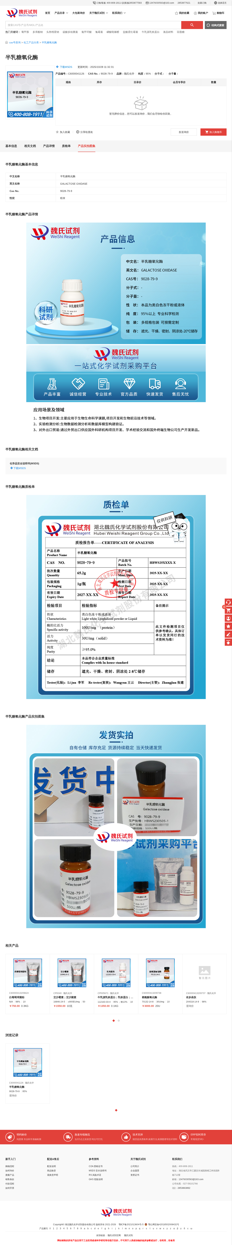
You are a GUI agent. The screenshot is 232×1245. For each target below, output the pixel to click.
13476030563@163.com (161, 3)
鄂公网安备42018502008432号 (163, 1224)
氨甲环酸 (87, 31)
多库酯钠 (38, 31)
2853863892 (184, 1188)
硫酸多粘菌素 (70, 31)
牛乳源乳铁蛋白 (151, 31)
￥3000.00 (148, 1005)
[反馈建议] (228, 634)
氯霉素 (99, 31)
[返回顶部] (228, 642)
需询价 (190, 1005)
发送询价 (184, 132)
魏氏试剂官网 (114, 1235)
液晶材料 (168, 31)
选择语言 (222, 3)
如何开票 (9, 1188)
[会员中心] (228, 618)
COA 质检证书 (96, 1166)
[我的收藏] (228, 626)
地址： (175, 1170)
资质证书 (134, 1175)
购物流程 (9, 1166)
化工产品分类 (31, 42)
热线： (175, 1166)
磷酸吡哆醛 (113, 31)
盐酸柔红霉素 (130, 31)
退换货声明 (52, 1175)
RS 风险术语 (95, 1175)
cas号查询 (15, 42)
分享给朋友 (86, 132)
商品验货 (51, 1170)
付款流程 (9, 1183)
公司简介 (134, 1166)
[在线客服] (228, 602)
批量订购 (202, 3)
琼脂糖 (181, 31)
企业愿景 (134, 1170)
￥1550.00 (59, 1005)
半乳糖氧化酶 (49, 42)
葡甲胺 (25, 31)
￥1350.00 (104, 1005)
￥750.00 (14, 1005)
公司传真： (177, 1183)
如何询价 (9, 1170)
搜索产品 (9, 1175)
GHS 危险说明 (96, 1179)
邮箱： (175, 1179)
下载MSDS (66, 66)
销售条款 (9, 1179)
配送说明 (51, 1166)
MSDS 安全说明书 (98, 1170)
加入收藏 (65, 132)
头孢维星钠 (52, 31)
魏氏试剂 (128, 1235)
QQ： (175, 1188)
